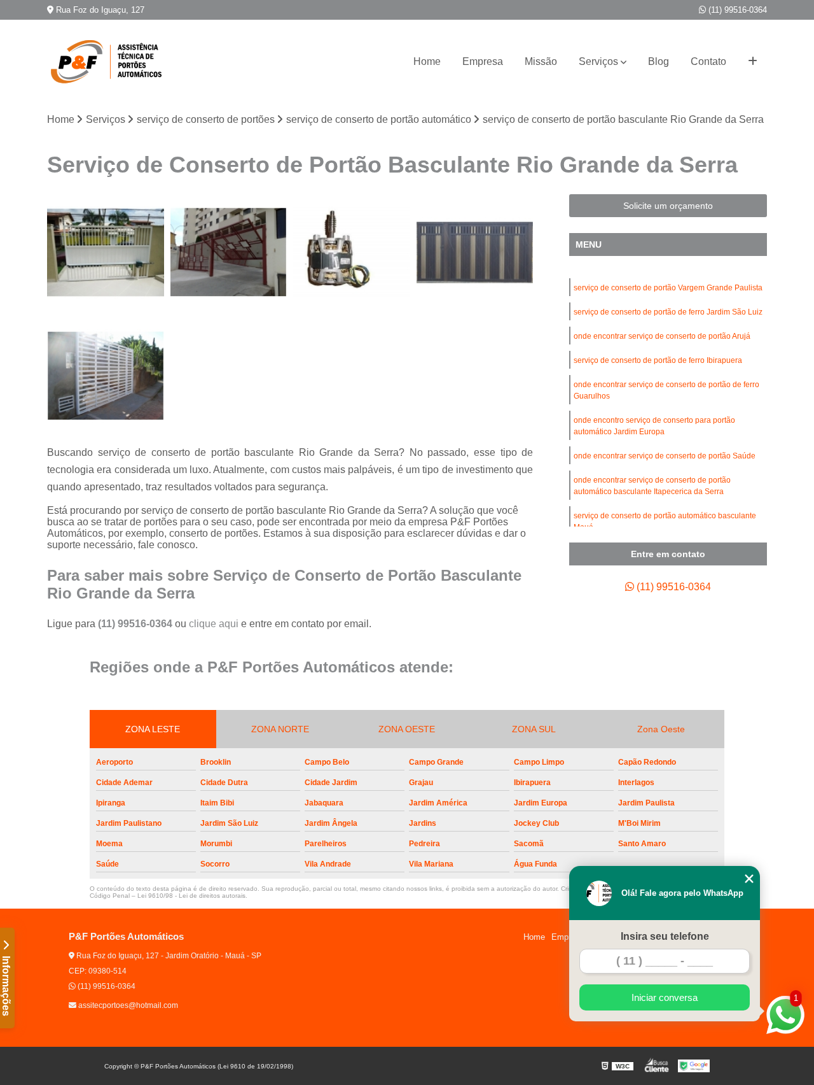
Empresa (482, 61)
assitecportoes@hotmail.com (127, 1005)
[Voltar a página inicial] (110, 62)
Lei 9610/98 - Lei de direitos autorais (191, 895)
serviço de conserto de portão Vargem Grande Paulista (668, 287)
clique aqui (213, 623)
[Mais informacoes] (752, 61)
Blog (658, 61)
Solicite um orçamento (668, 206)
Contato (708, 61)
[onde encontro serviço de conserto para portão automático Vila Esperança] (105, 252)
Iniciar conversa (664, 997)
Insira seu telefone (665, 936)
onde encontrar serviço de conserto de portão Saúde (664, 455)
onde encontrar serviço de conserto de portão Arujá (662, 336)
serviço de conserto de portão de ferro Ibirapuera (658, 360)
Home (427, 61)
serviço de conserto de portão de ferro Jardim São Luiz (668, 312)
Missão (541, 61)
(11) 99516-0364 (736, 10)
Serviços (598, 61)
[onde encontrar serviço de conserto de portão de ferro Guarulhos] (351, 252)
